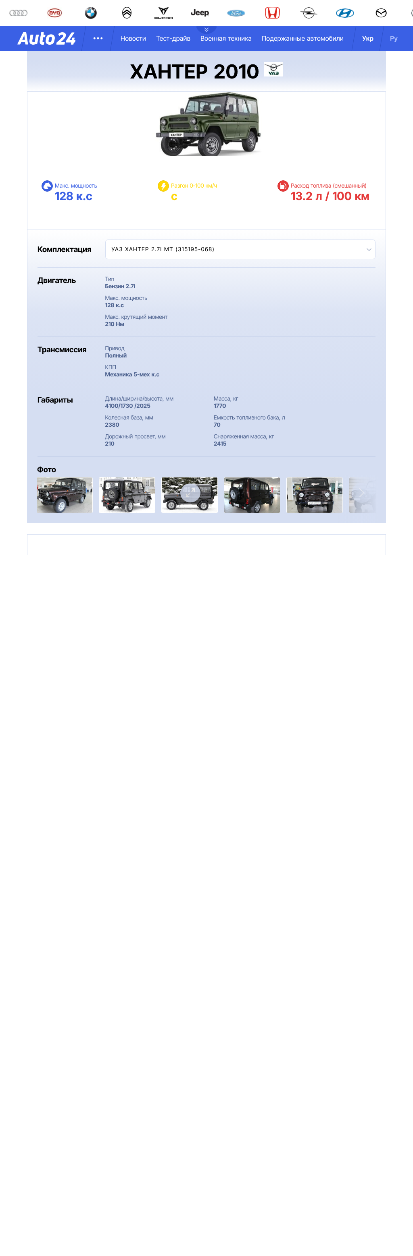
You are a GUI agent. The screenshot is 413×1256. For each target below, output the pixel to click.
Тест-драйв (173, 38)
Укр (367, 38)
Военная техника (226, 38)
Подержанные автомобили (303, 38)
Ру (394, 38)
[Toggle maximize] (190, 492)
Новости (133, 38)
